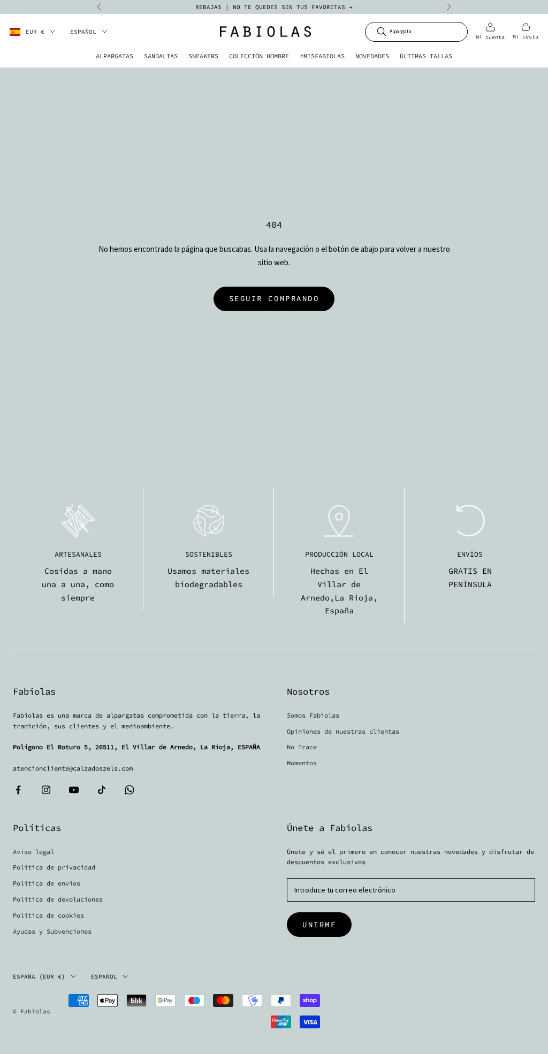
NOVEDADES (372, 56)
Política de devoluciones (58, 899)
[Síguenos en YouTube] (73, 789)
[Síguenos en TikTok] (101, 789)
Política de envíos (46, 883)
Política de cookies (48, 915)
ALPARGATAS (114, 56)
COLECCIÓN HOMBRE (259, 56)
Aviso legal (33, 852)
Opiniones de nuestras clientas (343, 731)
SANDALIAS (161, 56)
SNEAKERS (203, 56)
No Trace (302, 747)
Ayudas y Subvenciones (52, 931)
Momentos (302, 763)
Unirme (319, 924)
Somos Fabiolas (313, 715)
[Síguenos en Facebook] (18, 789)
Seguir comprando (274, 298)
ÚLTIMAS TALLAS (426, 56)
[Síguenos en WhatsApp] (129, 789)
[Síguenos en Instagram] (46, 789)
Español (83, 31)
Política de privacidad (54, 867)
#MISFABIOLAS (322, 56)
